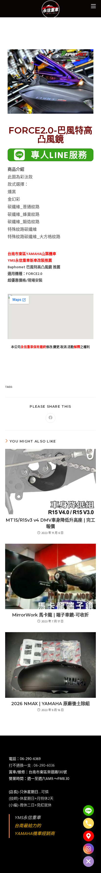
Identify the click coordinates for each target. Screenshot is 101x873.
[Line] (88, 810)
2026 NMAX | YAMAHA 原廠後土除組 (50, 703)
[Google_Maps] (88, 836)
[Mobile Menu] (93, 6)
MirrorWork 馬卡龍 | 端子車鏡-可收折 (50, 615)
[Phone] (88, 823)
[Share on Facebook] (50, 418)
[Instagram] (88, 848)
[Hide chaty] (88, 861)
